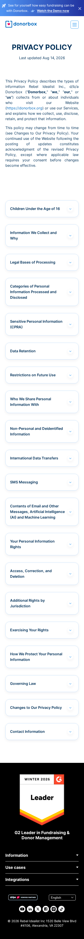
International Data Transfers (34, 458)
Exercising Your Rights (29, 630)
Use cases (15, 867)
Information (16, 855)
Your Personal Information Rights (32, 544)
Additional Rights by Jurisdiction (27, 603)
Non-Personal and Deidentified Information (36, 431)
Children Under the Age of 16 (35, 208)
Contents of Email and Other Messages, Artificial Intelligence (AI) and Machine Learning (37, 511)
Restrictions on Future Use (33, 375)
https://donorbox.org (24, 108)
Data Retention (23, 351)
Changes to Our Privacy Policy (36, 707)
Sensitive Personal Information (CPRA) (36, 324)
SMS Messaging (24, 482)
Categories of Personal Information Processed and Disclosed (33, 292)
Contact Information (27, 731)
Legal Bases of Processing (32, 262)
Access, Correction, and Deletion (31, 574)
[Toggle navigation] (75, 25)
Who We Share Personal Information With (30, 402)
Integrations (17, 879)
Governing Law (23, 683)
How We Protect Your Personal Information (36, 657)
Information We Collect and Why (33, 235)
